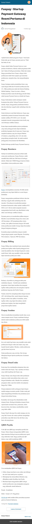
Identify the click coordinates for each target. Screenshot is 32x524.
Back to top (28, 516)
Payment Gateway (13, 503)
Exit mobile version (16, 521)
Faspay (3, 190)
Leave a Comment (16, 509)
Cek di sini (4, 497)
